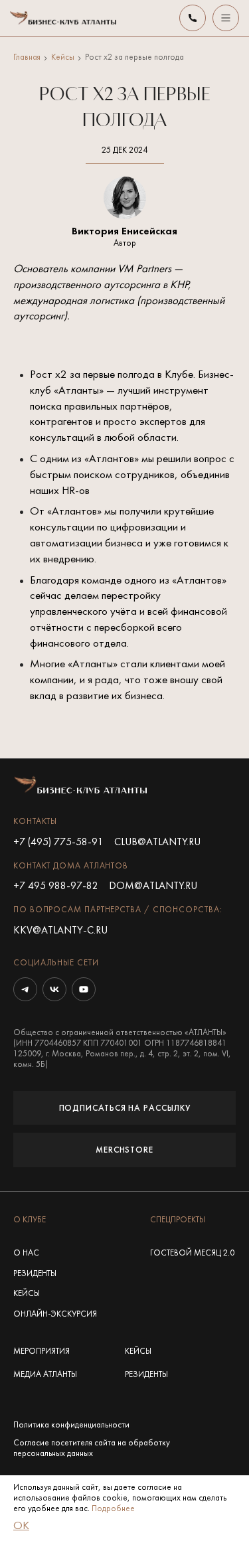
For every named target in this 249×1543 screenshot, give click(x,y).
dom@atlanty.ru (153, 886)
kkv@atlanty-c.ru (60, 931)
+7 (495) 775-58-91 (58, 842)
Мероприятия (41, 1352)
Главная (27, 58)
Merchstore (124, 1149)
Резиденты (146, 1375)
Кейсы (62, 58)
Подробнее (113, 1509)
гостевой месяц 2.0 (192, 1254)
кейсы (26, 1294)
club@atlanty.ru (157, 842)
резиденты (34, 1274)
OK (21, 1526)
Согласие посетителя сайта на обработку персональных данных (91, 1448)
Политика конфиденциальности (71, 1425)
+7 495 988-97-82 (55, 886)
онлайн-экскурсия (55, 1315)
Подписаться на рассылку (125, 1107)
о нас (26, 1254)
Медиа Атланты (45, 1375)
